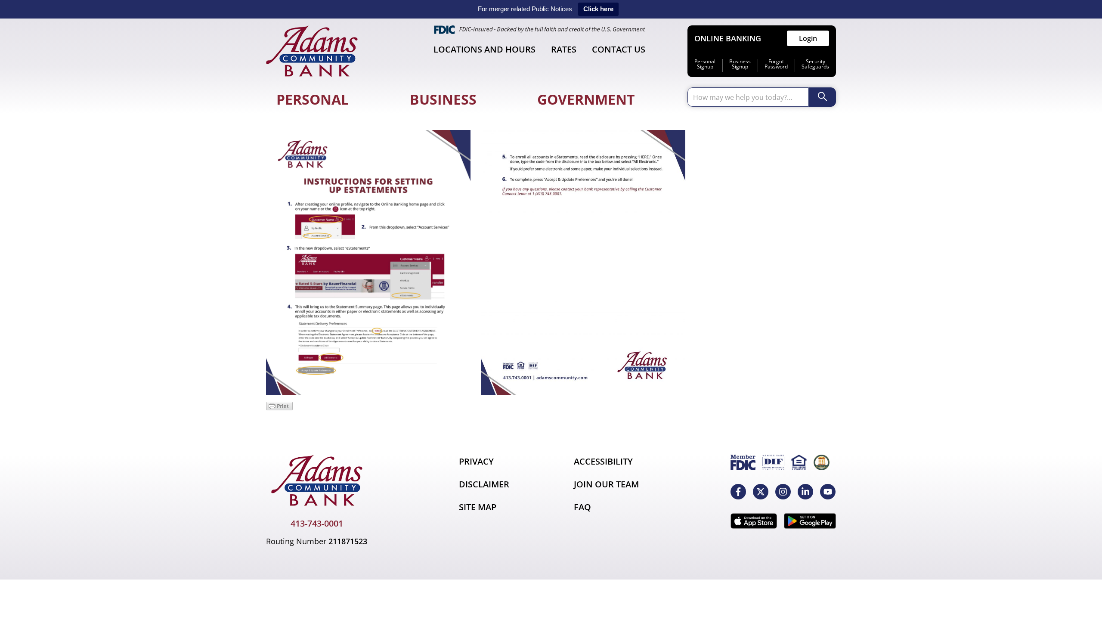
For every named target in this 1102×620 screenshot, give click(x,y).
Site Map (477, 507)
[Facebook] (738, 491)
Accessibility (603, 461)
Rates (563, 49)
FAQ (582, 507)
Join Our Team (606, 484)
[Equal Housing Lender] (799, 462)
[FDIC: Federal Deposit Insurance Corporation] (743, 462)
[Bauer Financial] (822, 462)
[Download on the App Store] (754, 521)
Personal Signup (704, 64)
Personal (312, 99)
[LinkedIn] (805, 491)
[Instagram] (783, 491)
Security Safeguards (815, 64)
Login (808, 38)
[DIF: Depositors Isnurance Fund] (773, 462)
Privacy (476, 461)
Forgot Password (776, 64)
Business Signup (740, 64)
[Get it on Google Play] (810, 521)
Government (586, 99)
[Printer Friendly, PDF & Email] (279, 407)
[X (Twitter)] (760, 491)
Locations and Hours (484, 49)
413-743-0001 (317, 523)
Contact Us (618, 49)
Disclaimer (484, 484)
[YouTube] (828, 491)
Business (443, 99)
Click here (598, 8)
